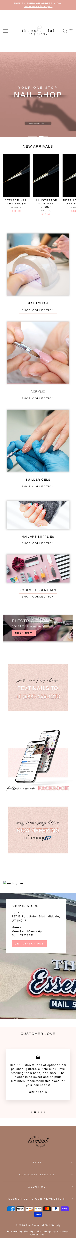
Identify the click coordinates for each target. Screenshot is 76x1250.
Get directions (29, 943)
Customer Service (37, 1174)
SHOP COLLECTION (38, 398)
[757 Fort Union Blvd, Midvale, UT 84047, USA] (38, 956)
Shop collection (38, 310)
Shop (37, 1162)
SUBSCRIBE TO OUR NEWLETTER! (37, 1198)
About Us (37, 1186)
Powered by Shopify (20, 1231)
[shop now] (38, 628)
